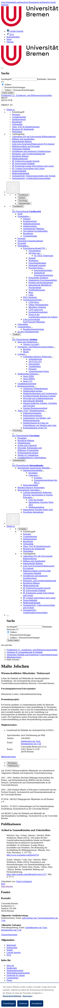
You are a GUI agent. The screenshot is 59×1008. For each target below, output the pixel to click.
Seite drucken (7, 886)
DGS (9, 955)
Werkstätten (17, 131)
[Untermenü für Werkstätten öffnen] (29, 246)
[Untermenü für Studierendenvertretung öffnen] (39, 374)
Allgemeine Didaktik (21, 149)
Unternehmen (12, 978)
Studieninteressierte (15, 970)
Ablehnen (23, 1003)
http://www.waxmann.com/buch (20, 855)
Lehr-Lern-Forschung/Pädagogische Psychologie (33, 144)
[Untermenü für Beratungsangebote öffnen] (35, 386)
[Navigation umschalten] (2, 68)
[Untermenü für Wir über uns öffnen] (41, 253)
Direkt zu (11, 109)
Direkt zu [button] (11, 526)
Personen (16, 114)
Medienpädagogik (20, 158)
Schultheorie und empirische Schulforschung (31, 151)
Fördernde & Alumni (16, 975)
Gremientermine (19, 117)
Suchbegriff (6, 79)
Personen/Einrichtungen (14, 87)
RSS (3, 884)
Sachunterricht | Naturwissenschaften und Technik (33, 176)
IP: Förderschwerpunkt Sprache (26, 161)
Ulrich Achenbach (24, 881)
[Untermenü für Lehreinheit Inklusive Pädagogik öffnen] (52, 357)
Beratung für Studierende (23, 129)
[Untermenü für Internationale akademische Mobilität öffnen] (50, 468)
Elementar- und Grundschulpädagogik (28, 154)
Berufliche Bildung (20, 156)
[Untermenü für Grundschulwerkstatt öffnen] (42, 300)
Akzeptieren (36, 1003)
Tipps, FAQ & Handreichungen (26, 127)
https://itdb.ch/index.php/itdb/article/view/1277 (27, 874)
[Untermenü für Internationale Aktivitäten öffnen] (40, 490)
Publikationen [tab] (13, 766)
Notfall (10, 950)
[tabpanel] (29, 794)
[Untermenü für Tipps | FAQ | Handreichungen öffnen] (45, 411)
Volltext (7, 84)
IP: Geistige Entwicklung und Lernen (28, 168)
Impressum (11, 945)
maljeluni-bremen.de (31, 742)
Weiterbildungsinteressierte (18, 973)
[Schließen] (13, 209)
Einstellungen (9, 1003)
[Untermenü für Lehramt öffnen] (26, 354)
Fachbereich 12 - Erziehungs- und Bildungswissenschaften (26, 95)
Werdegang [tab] (12, 763)
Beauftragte (17, 122)
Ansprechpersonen (9, 934)
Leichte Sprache (14, 952)
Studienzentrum (19, 119)
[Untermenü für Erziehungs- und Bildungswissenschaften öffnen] (54, 347)
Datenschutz (12, 947)
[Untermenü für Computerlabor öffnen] (32, 327)
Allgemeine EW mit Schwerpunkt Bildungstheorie (34, 136)
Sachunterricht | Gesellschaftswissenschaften (31, 178)
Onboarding (17, 124)
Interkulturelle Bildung (22, 141)
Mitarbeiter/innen (8, 756)
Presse (9, 980)
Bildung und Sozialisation (23, 139)
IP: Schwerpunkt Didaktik (23, 163)
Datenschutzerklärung (12, 996)
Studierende (12, 968)
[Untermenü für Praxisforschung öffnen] (44, 268)
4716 (36, 855)
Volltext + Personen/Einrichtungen (19, 90)
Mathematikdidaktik (20, 173)
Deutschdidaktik (19, 171)
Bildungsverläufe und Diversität (26, 146)
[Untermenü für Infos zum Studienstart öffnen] (38, 342)
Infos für (10, 965)
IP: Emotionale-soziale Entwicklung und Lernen (33, 166)
